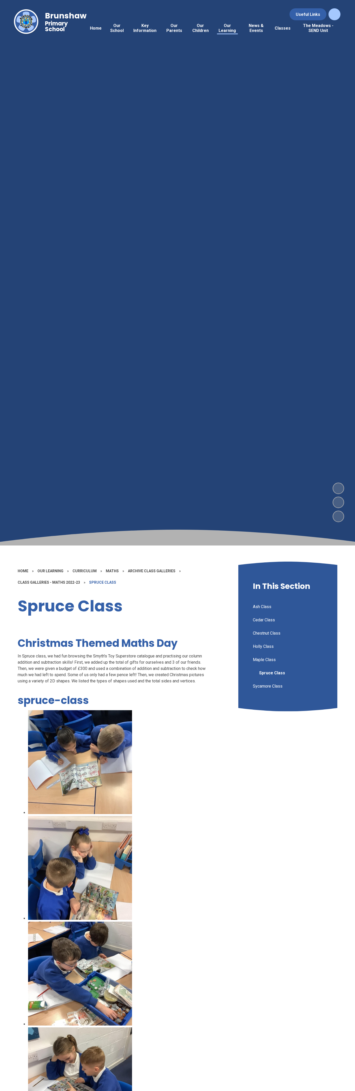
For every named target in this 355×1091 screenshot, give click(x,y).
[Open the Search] (334, 14)
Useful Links (308, 14)
